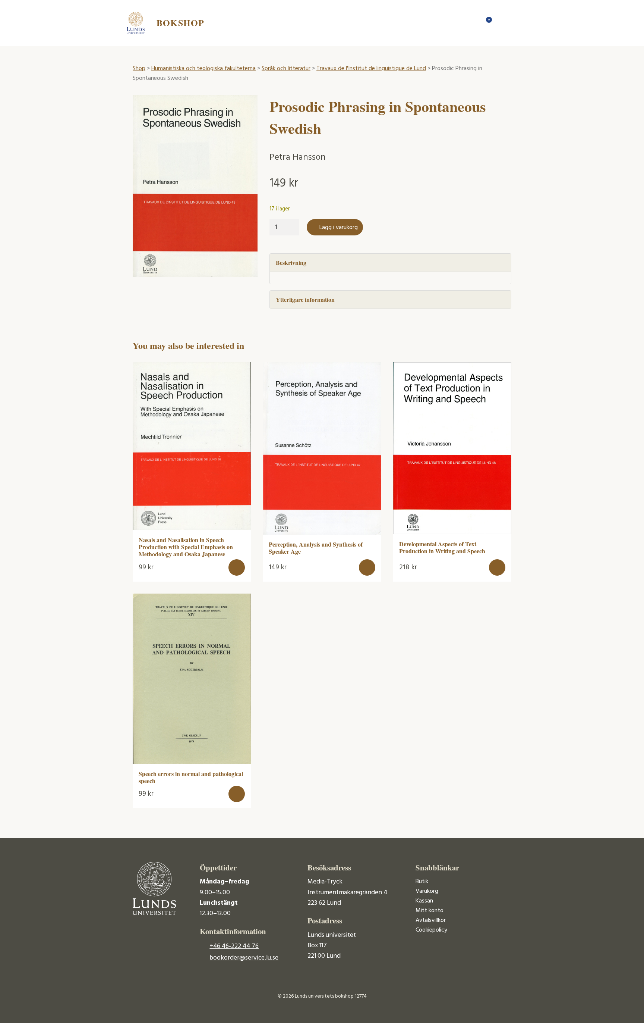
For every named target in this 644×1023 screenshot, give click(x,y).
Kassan (424, 901)
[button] (236, 567)
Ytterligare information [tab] (305, 299)
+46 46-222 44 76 (234, 946)
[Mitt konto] (500, 22)
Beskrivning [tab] (291, 262)
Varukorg (427, 891)
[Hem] (471, 22)
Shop (139, 68)
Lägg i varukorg (338, 227)
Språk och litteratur (286, 68)
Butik (422, 881)
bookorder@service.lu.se (243, 957)
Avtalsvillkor (431, 920)
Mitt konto (429, 911)
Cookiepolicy (431, 930)
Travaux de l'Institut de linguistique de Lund (371, 68)
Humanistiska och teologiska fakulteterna (203, 68)
